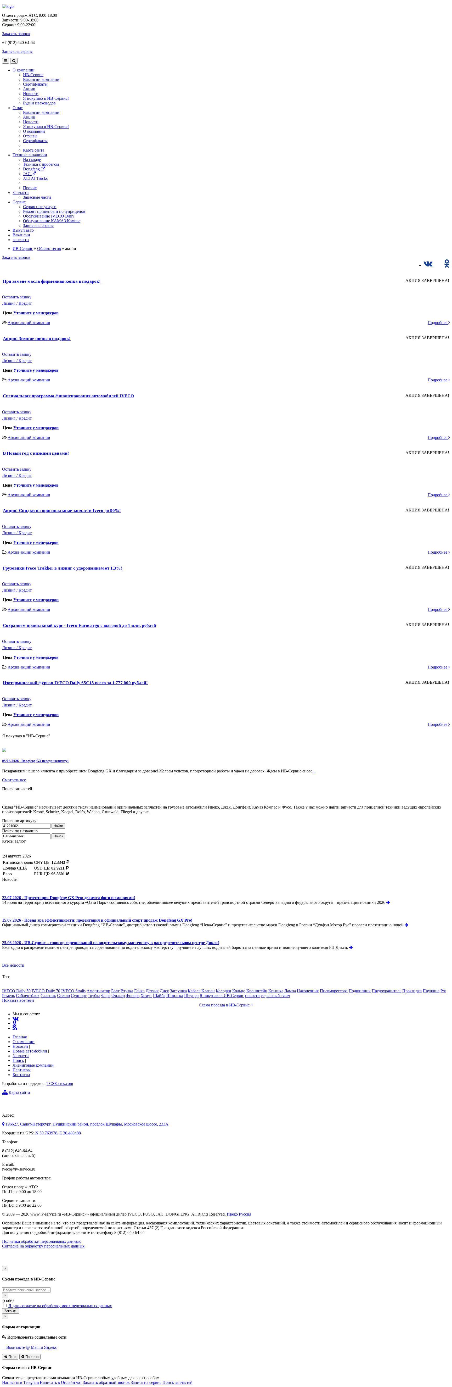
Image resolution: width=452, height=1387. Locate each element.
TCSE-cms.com (60, 1083)
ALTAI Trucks (35, 178)
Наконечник (308, 991)
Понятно (31, 1357)
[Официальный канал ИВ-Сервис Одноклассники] (447, 265)
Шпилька (174, 995)
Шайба (159, 995)
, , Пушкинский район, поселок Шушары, (86, 1124)
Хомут (146, 995)
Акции (29, 89)
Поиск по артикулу (19, 820)
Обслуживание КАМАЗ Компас (51, 221)
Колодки (223, 991)
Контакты (21, 1074)
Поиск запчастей (177, 1382)
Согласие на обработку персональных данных (43, 1246)
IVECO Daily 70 (46, 991)
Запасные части (37, 197)
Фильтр (118, 995)
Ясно (11, 1357)
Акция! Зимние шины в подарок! (37, 338)
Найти (58, 826)
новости (252, 995)
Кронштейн (256, 991)
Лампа (290, 991)
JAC (27, 173)
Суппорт (79, 995)
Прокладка (412, 991)
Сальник (48, 995)
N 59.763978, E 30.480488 (58, 1133)
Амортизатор (98, 991)
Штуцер (191, 995)
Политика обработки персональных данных (41, 1241)
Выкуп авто (23, 230)
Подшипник (360, 991)
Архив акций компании (29, 322)
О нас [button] (18, 107)
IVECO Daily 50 (16, 991)
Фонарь (132, 995)
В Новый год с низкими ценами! (36, 453)
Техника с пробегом (41, 164)
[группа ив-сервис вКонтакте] (16, 1018)
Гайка (139, 991)
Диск (164, 991)
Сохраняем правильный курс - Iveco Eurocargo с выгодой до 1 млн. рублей (79, 625)
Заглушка (178, 991)
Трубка (94, 995)
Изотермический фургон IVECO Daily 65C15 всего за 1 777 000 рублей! (75, 682)
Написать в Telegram (20, 1382)
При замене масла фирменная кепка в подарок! (52, 281)
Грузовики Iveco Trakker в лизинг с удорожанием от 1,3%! (62, 568)
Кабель (194, 991)
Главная (20, 1037)
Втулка (127, 991)
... (314, 771)
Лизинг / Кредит (17, 303)
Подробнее (438, 322)
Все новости (13, 965)
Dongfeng (32, 169)
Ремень (8, 995)
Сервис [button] (19, 202)
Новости (30, 93)
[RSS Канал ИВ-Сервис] (15, 1028)
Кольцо (238, 991)
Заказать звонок (16, 33)
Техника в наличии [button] (30, 155)
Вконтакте (15, 1347)
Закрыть (10, 1311)
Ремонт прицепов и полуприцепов (54, 211)
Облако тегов (49, 248)
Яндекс (50, 1347)
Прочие (30, 188)
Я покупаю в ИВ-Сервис (222, 995)
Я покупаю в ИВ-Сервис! (46, 98)
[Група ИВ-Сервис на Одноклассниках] (14, 1023)
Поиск (58, 836)
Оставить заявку (16, 297)
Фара (105, 995)
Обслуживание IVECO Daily (48, 216)
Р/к (443, 991)
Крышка (275, 991)
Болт (115, 991)
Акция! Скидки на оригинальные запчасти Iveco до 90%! (62, 510)
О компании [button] (24, 70)
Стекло (63, 995)
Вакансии (21, 235)
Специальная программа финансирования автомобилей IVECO (68, 395)
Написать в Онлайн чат (61, 1382)
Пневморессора (334, 991)
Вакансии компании (41, 79)
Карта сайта (33, 150)
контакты (21, 239)
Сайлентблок (27, 995)
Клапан (208, 991)
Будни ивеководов (39, 103)
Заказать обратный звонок (106, 1382)
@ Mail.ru (34, 1347)
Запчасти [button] (21, 192)
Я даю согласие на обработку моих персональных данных (60, 1306)
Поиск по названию (20, 831)
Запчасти (21, 1056)
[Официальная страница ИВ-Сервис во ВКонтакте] (428, 265)
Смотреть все (14, 780)
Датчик (152, 991)
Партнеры (22, 1070)
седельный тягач (275, 995)
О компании (34, 131)
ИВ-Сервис (33, 75)
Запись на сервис (17, 51)
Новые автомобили (30, 1051)
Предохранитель (386, 991)
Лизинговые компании (33, 1065)
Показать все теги (18, 1000)
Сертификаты (35, 84)
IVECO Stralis (73, 991)
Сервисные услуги (39, 206)
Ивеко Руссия (239, 1214)
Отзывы (30, 136)
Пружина (431, 991)
